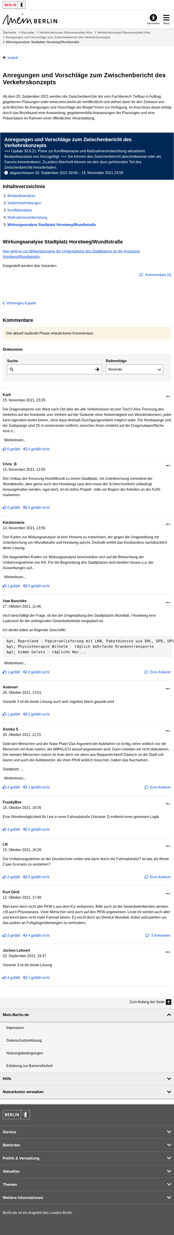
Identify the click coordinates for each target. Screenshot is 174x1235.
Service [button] (9, 1132)
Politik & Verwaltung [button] (21, 1158)
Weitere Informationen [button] (23, 1198)
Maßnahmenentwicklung (27, 217)
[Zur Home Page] (30, 19)
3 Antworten (160, 935)
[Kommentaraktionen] (167, 396)
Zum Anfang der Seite (147, 1002)
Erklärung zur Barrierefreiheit (29, 1066)
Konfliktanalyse (19, 210)
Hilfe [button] (7, 1079)
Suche (12, 361)
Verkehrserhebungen (24, 203)
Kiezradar (28, 32)
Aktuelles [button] (11, 1171)
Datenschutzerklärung (24, 1040)
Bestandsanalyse (21, 196)
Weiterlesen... (15, 440)
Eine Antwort (160, 672)
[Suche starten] (97, 369)
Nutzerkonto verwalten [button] (23, 1092)
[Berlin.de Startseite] (16, 1114)
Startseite (9, 32)
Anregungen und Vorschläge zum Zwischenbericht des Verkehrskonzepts (58, 37)
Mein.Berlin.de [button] (16, 1015)
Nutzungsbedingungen (24, 1053)
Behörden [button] (11, 1145)
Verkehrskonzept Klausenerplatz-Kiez (66, 32)
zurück (12, 58)
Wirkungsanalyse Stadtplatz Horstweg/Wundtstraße (42, 42)
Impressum (15, 1028)
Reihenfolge (116, 361)
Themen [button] (10, 1184)
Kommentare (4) (158, 275)
